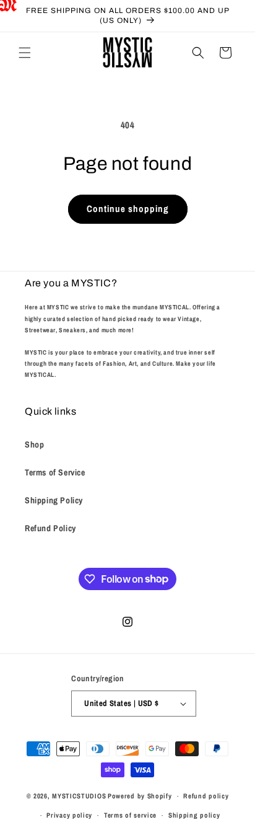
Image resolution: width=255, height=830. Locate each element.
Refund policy (205, 796)
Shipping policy (194, 815)
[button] (24, 52)
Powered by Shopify (140, 796)
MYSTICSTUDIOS (79, 796)
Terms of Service (55, 472)
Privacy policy (69, 815)
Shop (34, 444)
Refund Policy (50, 528)
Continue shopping (128, 208)
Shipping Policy (54, 500)
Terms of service (130, 815)
